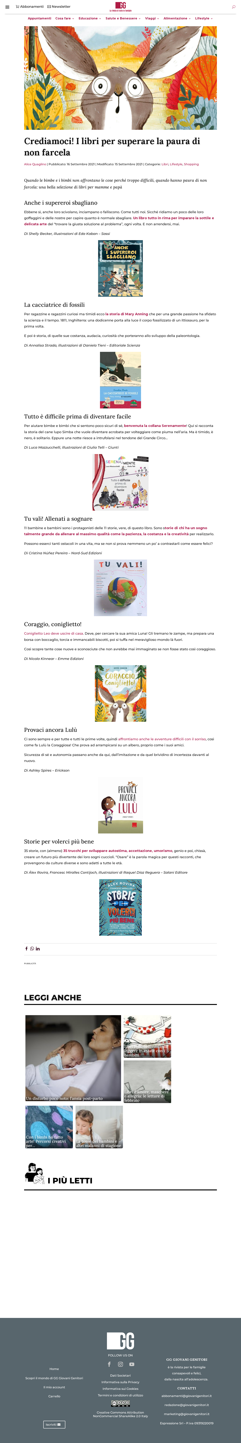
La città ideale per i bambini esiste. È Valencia (67, 1274)
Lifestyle (202, 18)
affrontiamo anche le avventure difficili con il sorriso (162, 739)
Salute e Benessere (121, 18)
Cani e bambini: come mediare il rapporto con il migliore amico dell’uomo (91, 1263)
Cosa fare (63, 18)
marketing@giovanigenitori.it (187, 1414)
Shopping (191, 164)
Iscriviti (51, 1424)
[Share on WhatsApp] (32, 949)
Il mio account (54, 1387)
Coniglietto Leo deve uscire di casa (53, 633)
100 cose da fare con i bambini (53, 1286)
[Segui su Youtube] (132, 1364)
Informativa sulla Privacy (120, 1382)
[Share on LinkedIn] (37, 949)
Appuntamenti (39, 18)
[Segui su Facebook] (109, 1364)
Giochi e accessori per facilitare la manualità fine (71, 1205)
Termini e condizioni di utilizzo (120, 1395)
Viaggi (150, 18)
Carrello (54, 1396)
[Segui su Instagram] (120, 1364)
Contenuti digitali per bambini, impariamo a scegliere (75, 1228)
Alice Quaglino (35, 164)
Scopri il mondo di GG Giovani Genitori (54, 1378)
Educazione (88, 18)
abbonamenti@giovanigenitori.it (187, 1396)
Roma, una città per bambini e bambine (61, 1240)
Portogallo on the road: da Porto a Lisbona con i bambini (77, 1297)
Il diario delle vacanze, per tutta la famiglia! (65, 1251)
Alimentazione (175, 18)
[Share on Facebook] (26, 949)
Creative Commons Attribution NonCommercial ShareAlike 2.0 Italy (120, 1414)
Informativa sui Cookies (120, 1389)
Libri (165, 164)
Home (54, 1369)
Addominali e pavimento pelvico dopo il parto (67, 1216)
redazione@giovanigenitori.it (187, 1405)
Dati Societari (120, 1375)
